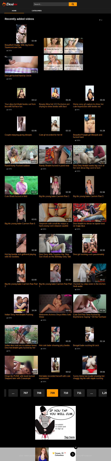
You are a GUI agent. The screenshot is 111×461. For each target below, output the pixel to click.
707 (25, 392)
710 (66, 392)
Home (14, 10)
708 (39, 392)
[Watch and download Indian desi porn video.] (10, 4)
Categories (37, 10)
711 (79, 392)
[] (73, 4)
